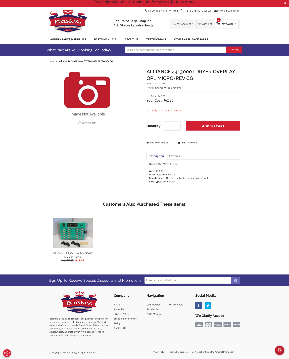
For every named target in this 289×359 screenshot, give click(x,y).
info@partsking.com (228, 10)
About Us (131, 39)
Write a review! (172, 87)
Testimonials (156, 39)
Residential (153, 309)
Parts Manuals (105, 39)
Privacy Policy (121, 313)
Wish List (206, 23)
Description (156, 156)
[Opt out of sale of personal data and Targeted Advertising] (7, 353)
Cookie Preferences (178, 351)
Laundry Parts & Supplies (67, 39)
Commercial (153, 304)
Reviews (174, 156)
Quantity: (154, 126)
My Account (183, 23)
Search (234, 50)
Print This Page (188, 142)
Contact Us (120, 328)
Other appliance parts (191, 39)
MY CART (226, 22)
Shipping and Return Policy (125, 321)
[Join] (235, 280)
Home (117, 304)
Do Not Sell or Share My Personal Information (213, 351)
